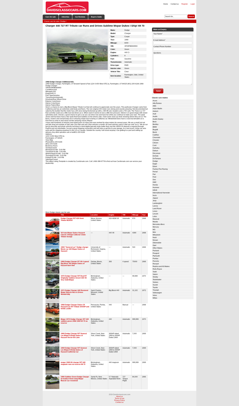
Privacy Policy (119, 400)
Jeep (154, 201)
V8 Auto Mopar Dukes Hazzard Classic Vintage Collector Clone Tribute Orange (73, 235)
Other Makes (157, 248)
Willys (155, 298)
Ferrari (155, 172)
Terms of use (119, 398)
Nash (155, 237)
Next (105, 50)
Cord (154, 145)
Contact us (175, 4)
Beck (154, 122)
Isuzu (155, 195)
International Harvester (161, 193)
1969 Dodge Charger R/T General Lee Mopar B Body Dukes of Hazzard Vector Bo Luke (74, 335)
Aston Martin (157, 109)
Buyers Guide (96, 17)
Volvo (155, 295)
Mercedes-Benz (159, 224)
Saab (155, 272)
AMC (154, 106)
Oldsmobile (157, 243)
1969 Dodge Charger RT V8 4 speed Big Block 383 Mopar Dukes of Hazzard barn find (75, 263)
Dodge (155, 161)
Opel (154, 245)
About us (119, 396)
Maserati (156, 219)
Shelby (155, 277)
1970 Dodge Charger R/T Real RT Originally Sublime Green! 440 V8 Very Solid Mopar (74, 278)
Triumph (156, 290)
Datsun (155, 151)
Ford (154, 177)
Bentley (155, 124)
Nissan (155, 240)
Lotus (155, 216)
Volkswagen (157, 293)
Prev (50, 50)
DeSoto (155, 156)
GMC (155, 182)
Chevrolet (156, 137)
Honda (155, 185)
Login (193, 4)
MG (154, 230)
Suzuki (155, 285)
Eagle (155, 164)
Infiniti (155, 190)
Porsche (156, 261)
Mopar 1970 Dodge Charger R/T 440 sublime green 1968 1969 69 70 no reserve (75, 321)
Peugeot (156, 253)
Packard (156, 251)
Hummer (156, 187)
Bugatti (155, 130)
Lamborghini (157, 203)
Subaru (155, 282)
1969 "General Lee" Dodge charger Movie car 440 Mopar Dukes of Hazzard (74, 249)
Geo (154, 180)
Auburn (155, 111)
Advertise (65, 17)
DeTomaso (157, 159)
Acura (155, 101)
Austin (155, 116)
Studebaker (157, 280)
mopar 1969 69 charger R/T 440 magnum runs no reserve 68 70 (73, 363)
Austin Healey (158, 119)
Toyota (155, 287)
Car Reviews (80, 17)
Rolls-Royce (157, 269)
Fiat (154, 174)
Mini (154, 232)
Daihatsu (156, 148)
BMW (155, 127)
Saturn (155, 274)
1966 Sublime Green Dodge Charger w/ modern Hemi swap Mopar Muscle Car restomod (75, 379)
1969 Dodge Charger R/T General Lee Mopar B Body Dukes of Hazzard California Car (74, 350)
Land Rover (157, 209)
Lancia (155, 206)
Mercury (156, 227)
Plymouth (156, 256)
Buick (155, 132)
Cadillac (156, 135)
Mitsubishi (156, 235)
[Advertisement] (97, 187)
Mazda (155, 222)
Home (165, 4)
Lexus (155, 211)
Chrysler (156, 140)
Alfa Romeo (157, 103)
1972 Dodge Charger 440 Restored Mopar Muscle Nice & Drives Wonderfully (74, 292)
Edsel (155, 166)
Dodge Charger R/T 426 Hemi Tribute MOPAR (72, 219)
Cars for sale (51, 17)
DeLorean (156, 153)
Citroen (155, 143)
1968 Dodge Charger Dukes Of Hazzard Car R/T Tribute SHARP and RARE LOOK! (75, 307)
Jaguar (155, 198)
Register (184, 4)
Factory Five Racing (160, 169)
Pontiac (155, 258)
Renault (156, 264)
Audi (154, 114)
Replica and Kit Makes (161, 266)
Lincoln (155, 214)
